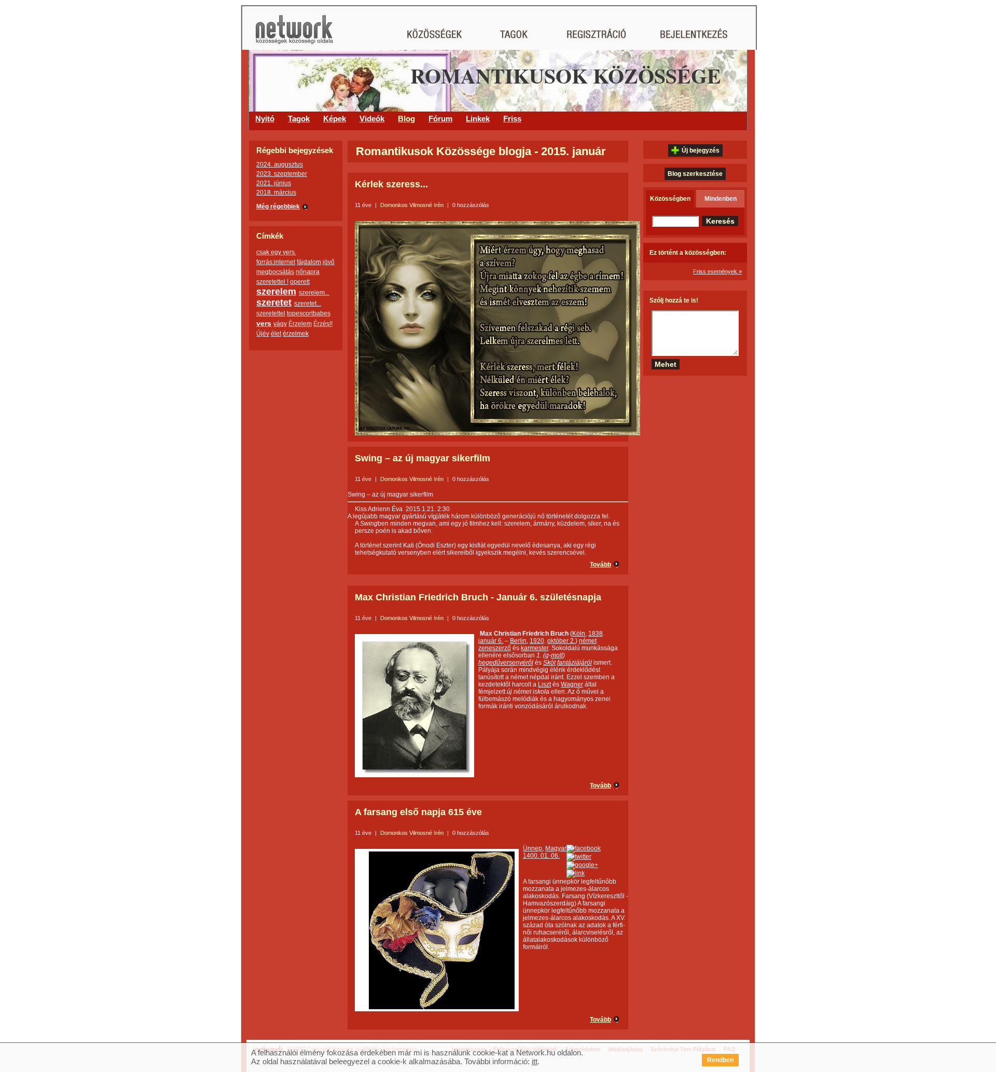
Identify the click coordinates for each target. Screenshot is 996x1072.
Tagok (299, 118)
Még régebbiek (278, 206)
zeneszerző (494, 648)
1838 (595, 633)
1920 (537, 640)
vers (263, 323)
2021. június (273, 183)
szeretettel (270, 313)
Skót (549, 662)
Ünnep (532, 848)
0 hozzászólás (470, 205)
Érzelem (300, 323)
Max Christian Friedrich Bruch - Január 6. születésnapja (478, 597)
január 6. (490, 640)
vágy (280, 323)
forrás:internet (275, 262)
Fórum (440, 118)
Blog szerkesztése (695, 173)
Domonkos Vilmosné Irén (412, 205)
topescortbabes (308, 313)
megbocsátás (275, 272)
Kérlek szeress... (391, 184)
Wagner (572, 684)
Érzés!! (323, 323)
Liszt (544, 684)
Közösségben (670, 198)
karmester (534, 648)
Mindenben (720, 198)
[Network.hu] (294, 34)
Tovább (600, 564)
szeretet (274, 302)
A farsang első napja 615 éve (418, 812)
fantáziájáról (574, 662)
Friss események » (717, 271)
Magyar (555, 848)
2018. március (276, 192)
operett (300, 281)
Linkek (478, 118)
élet (276, 333)
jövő (329, 262)
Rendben (720, 1060)
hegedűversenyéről (505, 662)
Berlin (518, 640)
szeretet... (307, 303)
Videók (371, 118)
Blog (406, 118)
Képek (334, 118)
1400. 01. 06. (541, 855)
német (588, 640)
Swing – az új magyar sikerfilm (422, 458)
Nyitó (264, 118)
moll (557, 655)
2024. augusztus (279, 164)
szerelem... (314, 292)
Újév (262, 333)
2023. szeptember (281, 173)
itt (534, 1061)
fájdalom (309, 262)
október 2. (561, 640)
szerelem (276, 291)
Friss (512, 118)
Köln (578, 633)
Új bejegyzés (701, 150)
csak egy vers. (276, 252)
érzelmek (296, 333)
